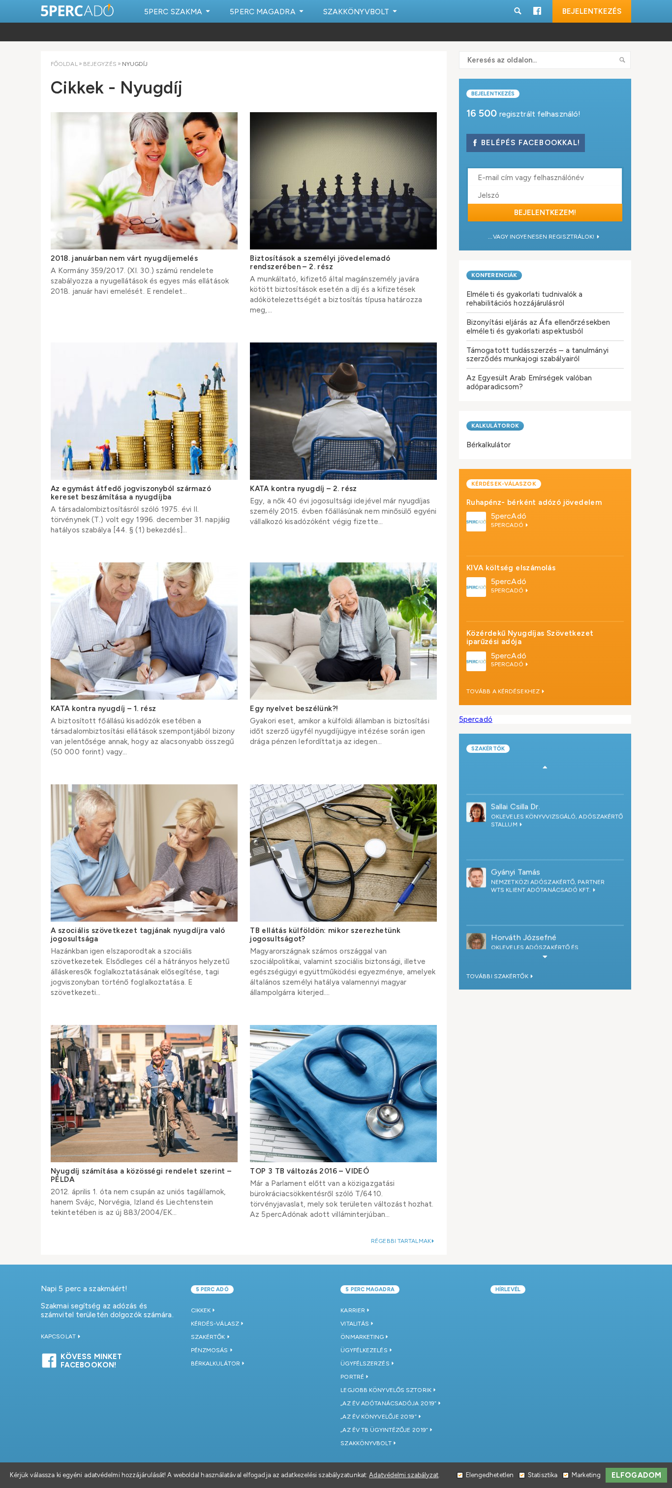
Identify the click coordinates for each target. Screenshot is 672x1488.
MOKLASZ (506, 934)
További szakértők (498, 976)
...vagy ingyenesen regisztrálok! (542, 236)
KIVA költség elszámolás (510, 567)
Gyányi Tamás (515, 844)
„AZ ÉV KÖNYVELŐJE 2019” (378, 1416)
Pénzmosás (209, 1350)
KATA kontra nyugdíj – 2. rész (303, 488)
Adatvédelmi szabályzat (403, 1475)
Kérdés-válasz (215, 1323)
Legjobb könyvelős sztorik (385, 1390)
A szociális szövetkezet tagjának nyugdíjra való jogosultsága (138, 934)
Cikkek (201, 1310)
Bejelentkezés (591, 11)
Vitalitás (354, 1323)
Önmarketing (362, 1336)
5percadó (475, 719)
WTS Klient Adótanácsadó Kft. (541, 862)
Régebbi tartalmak (401, 1241)
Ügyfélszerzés (364, 1363)
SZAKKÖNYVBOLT (365, 1443)
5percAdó (508, 516)
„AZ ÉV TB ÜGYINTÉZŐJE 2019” (384, 1429)
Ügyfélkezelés (363, 1350)
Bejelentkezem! (545, 212)
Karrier (352, 1310)
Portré (352, 1376)
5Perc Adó (78, 11)
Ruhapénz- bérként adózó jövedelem (534, 502)
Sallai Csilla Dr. (515, 779)
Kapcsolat (59, 1336)
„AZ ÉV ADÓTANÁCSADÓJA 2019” (388, 1403)
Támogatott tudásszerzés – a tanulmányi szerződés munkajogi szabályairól (537, 354)
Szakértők (488, 748)
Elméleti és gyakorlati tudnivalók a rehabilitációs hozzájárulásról (524, 298)
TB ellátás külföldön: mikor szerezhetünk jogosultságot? (325, 934)
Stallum (505, 797)
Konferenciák (494, 275)
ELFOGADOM (636, 1475)
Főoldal (64, 64)
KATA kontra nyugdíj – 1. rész (103, 708)
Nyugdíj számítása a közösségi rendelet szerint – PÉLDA (141, 1175)
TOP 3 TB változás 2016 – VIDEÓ (309, 1171)
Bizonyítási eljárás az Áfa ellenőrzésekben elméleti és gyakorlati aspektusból (538, 326)
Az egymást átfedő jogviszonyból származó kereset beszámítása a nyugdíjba (131, 492)
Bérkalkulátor (488, 444)
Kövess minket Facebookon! (91, 1359)
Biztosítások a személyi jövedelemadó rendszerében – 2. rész (320, 262)
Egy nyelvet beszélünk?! (294, 708)
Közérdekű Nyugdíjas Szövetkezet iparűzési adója (529, 637)
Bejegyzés (100, 64)
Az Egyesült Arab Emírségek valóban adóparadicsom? (529, 382)
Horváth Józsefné (524, 910)
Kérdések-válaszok (503, 483)
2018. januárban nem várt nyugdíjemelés (124, 258)
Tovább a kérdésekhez (503, 691)
